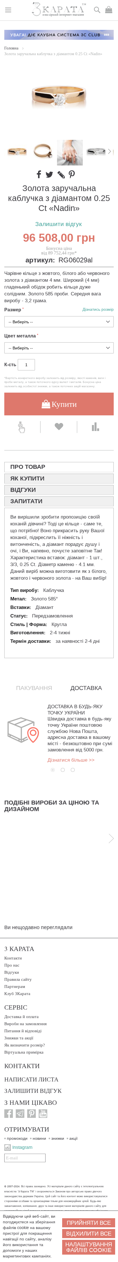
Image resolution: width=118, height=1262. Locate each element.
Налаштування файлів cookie (88, 1247)
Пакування (34, 688)
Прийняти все (89, 1222)
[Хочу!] (58, 427)
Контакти (13, 958)
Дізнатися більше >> (71, 760)
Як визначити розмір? (24, 1045)
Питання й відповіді (23, 1031)
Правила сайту (18, 979)
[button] (44, 152)
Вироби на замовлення (25, 1023)
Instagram (22, 1147)
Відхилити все (88, 1233)
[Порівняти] (95, 427)
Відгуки (11, 972)
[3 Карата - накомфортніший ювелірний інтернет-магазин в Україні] (59, 10)
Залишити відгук (58, 224)
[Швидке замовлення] (22, 427)
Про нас (11, 965)
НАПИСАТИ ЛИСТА (31, 1079)
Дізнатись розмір (98, 309)
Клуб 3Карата (17, 993)
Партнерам (14, 986)
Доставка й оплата (21, 1016)
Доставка (86, 688)
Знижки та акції (18, 1038)
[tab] (59, 467)
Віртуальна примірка (24, 1052)
